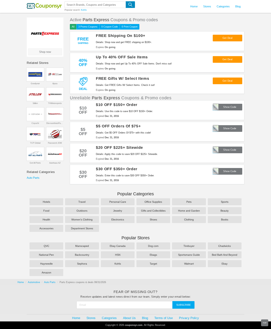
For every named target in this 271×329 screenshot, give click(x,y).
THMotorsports (55, 103)
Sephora (82, 263)
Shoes (153, 219)
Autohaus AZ (55, 163)
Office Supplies (153, 201)
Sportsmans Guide (189, 254)
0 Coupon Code (109, 26)
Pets (189, 201)
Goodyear (35, 83)
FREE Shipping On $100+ (120, 35)
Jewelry (117, 210)
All (73, 26)
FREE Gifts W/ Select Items (122, 78)
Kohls (84, 10)
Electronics (117, 219)
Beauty (224, 210)
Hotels (46, 201)
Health (46, 219)
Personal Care (117, 201)
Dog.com (153, 245)
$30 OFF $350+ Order (116, 169)
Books (224, 219)
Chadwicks (224, 245)
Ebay (224, 263)
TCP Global (35, 143)
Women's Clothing (82, 219)
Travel (82, 201)
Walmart (189, 263)
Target (153, 263)
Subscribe (183, 304)
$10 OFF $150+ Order (116, 104)
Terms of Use (163, 318)
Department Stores (82, 228)
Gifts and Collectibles (153, 210)
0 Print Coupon (130, 26)
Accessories (46, 228)
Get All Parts (35, 163)
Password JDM (55, 143)
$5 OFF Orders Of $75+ (118, 126)
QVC (46, 245)
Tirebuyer (188, 245)
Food (46, 210)
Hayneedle (46, 263)
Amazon (46, 272)
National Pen (46, 254)
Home (21, 282)
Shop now (45, 51)
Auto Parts (33, 177)
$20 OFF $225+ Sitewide (119, 147)
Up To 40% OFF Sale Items (122, 57)
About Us (129, 318)
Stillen (35, 103)
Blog (238, 6)
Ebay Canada (118, 245)
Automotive (34, 282)
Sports (224, 201)
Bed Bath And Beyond (224, 254)
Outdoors (82, 210)
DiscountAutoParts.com (54, 123)
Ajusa (54, 83)
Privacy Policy (189, 318)
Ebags (153, 254)
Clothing (189, 219)
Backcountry (82, 254)
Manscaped (82, 245)
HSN (117, 254)
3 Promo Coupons (88, 26)
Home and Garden (189, 210)
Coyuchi (35, 123)
